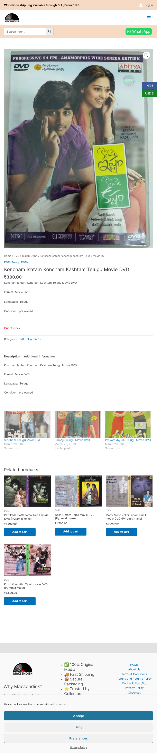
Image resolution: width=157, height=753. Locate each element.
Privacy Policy (78, 747)
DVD (16, 255)
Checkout (134, 692)
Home (7, 255)
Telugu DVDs (29, 255)
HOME (134, 664)
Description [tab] (12, 356)
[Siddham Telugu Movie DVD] (27, 424)
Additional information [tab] (39, 356)
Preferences (78, 738)
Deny (78, 727)
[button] (146, 55)
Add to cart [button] (19, 531)
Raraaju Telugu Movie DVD (72, 440)
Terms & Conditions (134, 674)
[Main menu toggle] (149, 18)
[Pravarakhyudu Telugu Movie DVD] (128, 424)
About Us (134, 669)
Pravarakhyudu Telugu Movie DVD (128, 440)
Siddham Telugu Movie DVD (22, 440)
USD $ (148, 93)
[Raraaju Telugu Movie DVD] (78, 424)
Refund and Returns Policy (134, 678)
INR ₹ (147, 85)
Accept (78, 716)
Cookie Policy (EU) (134, 683)
